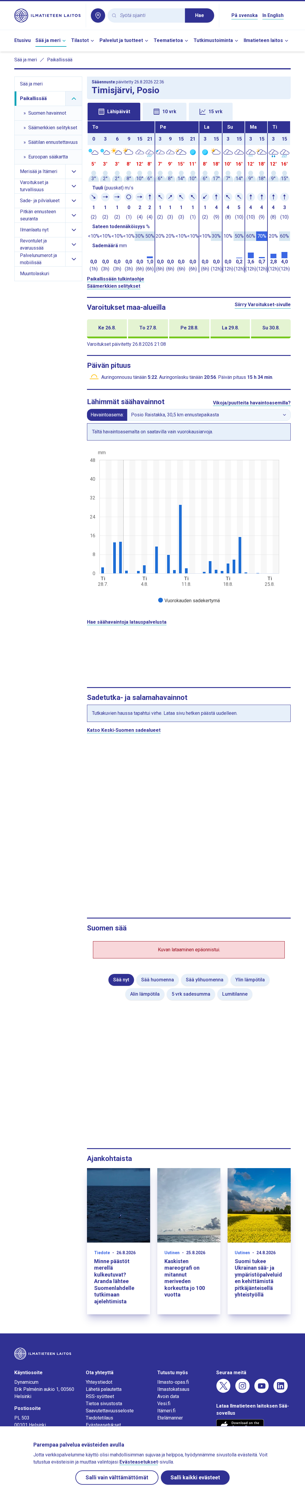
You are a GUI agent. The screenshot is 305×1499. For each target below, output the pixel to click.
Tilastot (80, 40)
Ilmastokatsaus (173, 1389)
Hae (199, 15)
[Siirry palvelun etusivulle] (47, 15)
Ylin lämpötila (250, 980)
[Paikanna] (98, 15)
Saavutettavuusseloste (110, 1411)
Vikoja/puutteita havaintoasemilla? (252, 403)
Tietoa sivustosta (104, 1403)
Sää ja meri (47, 40)
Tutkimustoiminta (213, 40)
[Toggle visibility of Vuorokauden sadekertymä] (189, 600)
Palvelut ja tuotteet (121, 40)
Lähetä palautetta (104, 1389)
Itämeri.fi (166, 1411)
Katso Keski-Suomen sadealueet (124, 730)
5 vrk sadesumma (191, 994)
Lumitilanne (235, 994)
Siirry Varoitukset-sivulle (263, 304)
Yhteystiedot (99, 1382)
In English (273, 15)
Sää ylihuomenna (204, 980)
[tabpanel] (189, 197)
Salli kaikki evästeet (195, 1477)
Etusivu (22, 40)
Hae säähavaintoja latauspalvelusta (126, 622)
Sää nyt (121, 980)
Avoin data (168, 1396)
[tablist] (189, 111)
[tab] (114, 112)
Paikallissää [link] (59, 60)
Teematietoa (168, 40)
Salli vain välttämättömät (116, 1477)
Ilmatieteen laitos (263, 40)
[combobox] (150, 15)
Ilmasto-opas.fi (173, 1382)
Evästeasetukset (103, 1425)
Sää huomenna (157, 980)
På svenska (244, 15)
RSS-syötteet (100, 1396)
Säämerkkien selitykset (113, 286)
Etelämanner (170, 1418)
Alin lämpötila (145, 994)
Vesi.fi (163, 1403)
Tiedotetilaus (99, 1418)
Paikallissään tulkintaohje (115, 279)
